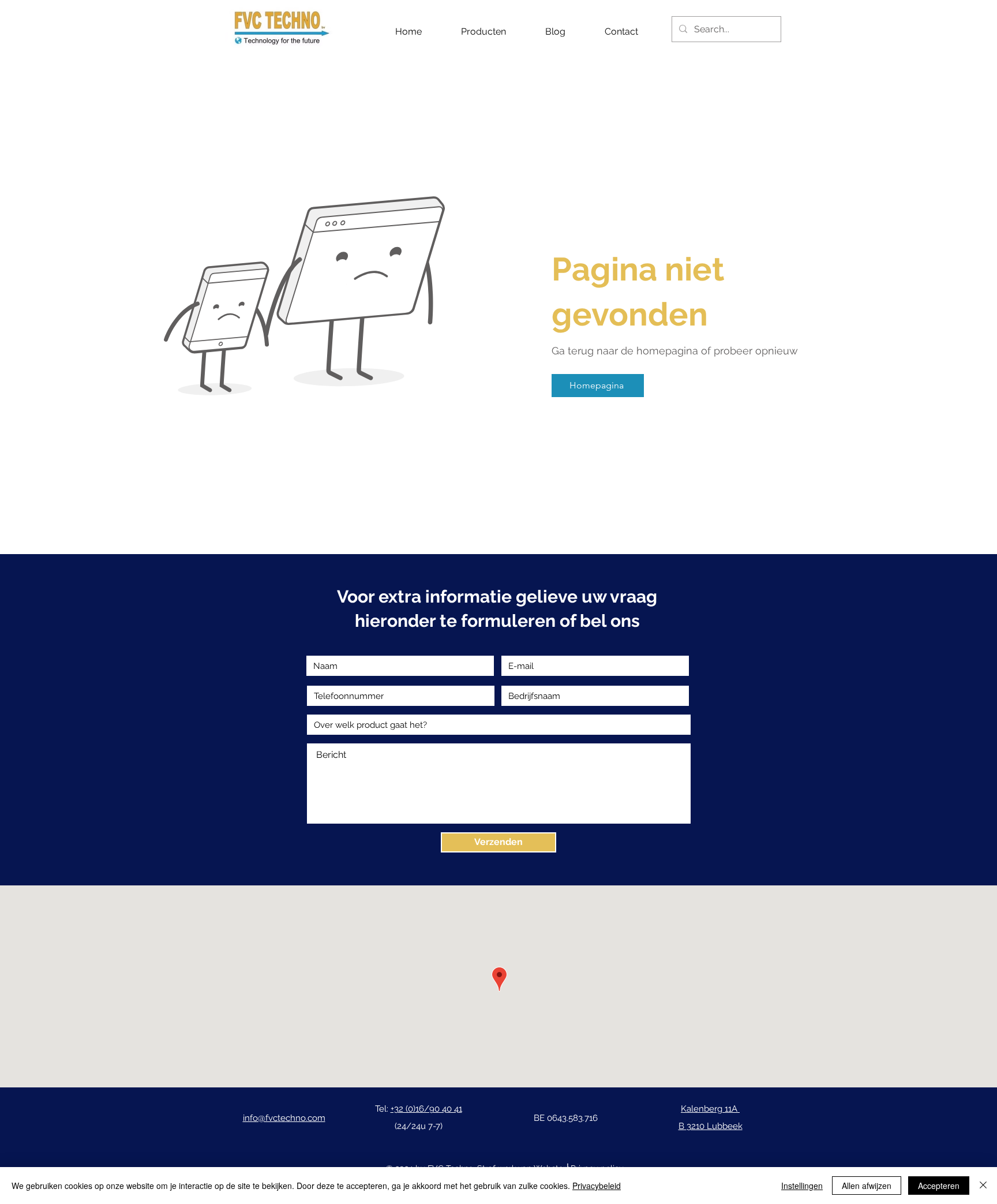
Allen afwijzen (866, 1185)
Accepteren (938, 1185)
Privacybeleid (596, 1185)
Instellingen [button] (802, 1185)
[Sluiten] (983, 1185)
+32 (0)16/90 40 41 (426, 1109)
